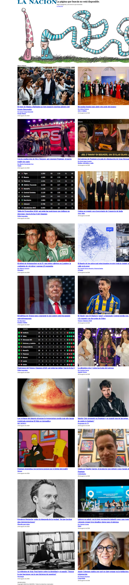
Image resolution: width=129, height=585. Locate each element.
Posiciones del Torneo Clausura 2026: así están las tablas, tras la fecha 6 (46, 368)
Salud (79, 526)
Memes (19, 471)
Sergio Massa (21, 113)
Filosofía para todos (23, 524)
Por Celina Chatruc (83, 109)
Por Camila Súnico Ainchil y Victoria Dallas (90, 268)
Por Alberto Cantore (23, 268)
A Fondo (80, 270)
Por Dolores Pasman (84, 576)
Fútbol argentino (22, 216)
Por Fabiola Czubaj (83, 524)
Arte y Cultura (82, 111)
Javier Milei (81, 213)
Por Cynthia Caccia (83, 370)
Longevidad (81, 578)
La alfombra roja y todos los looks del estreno (96, 368)
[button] (46, 86)
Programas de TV (83, 423)
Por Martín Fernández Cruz (25, 164)
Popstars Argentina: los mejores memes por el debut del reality (42, 469)
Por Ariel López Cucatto (85, 161)
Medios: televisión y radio (85, 163)
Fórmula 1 (20, 270)
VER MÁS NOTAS (21, 582)
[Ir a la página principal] (37, 3)
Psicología (20, 576)
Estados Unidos (22, 322)
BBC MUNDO (21, 423)
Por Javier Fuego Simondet (25, 112)
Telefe (19, 166)
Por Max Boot (21, 321)
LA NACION (60, 6)
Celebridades (82, 474)
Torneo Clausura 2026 (85, 321)
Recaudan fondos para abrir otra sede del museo (97, 107)
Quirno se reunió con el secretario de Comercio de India (100, 211)
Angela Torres (82, 372)
